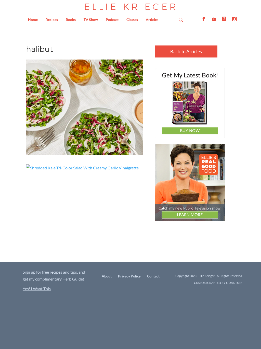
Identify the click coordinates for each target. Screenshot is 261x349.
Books (71, 19)
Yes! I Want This (37, 288)
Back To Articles (186, 51)
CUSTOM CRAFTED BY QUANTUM (218, 283)
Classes (132, 19)
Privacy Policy (129, 276)
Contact (153, 276)
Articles (152, 19)
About (107, 276)
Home (33, 19)
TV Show (91, 19)
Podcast (112, 19)
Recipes (52, 19)
